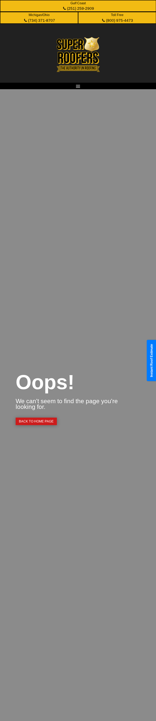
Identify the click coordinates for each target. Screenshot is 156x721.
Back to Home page (36, 421)
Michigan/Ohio (39, 15)
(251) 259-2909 (80, 8)
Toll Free (117, 15)
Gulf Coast (78, 3)
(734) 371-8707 (41, 20)
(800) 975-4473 (119, 20)
